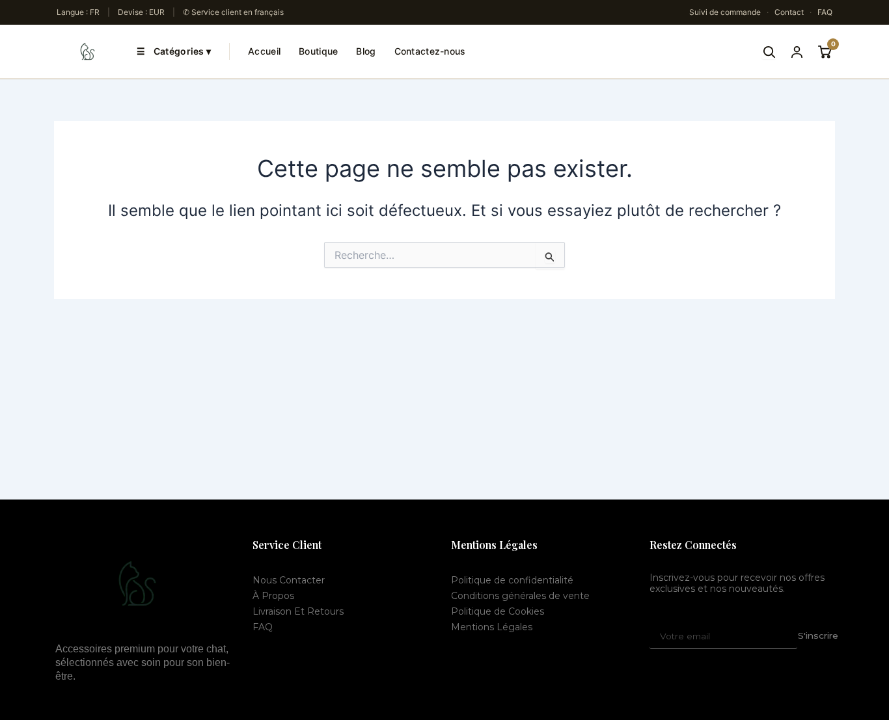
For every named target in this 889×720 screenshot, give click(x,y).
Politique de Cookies (497, 611)
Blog (366, 51)
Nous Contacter (289, 580)
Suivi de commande (725, 12)
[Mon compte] (796, 51)
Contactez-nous (430, 51)
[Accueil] (87, 51)
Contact (789, 12)
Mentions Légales (491, 627)
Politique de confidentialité (512, 580)
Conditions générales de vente (520, 596)
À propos (273, 596)
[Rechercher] (768, 51)
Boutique (318, 51)
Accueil (264, 51)
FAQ (824, 12)
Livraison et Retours (298, 611)
